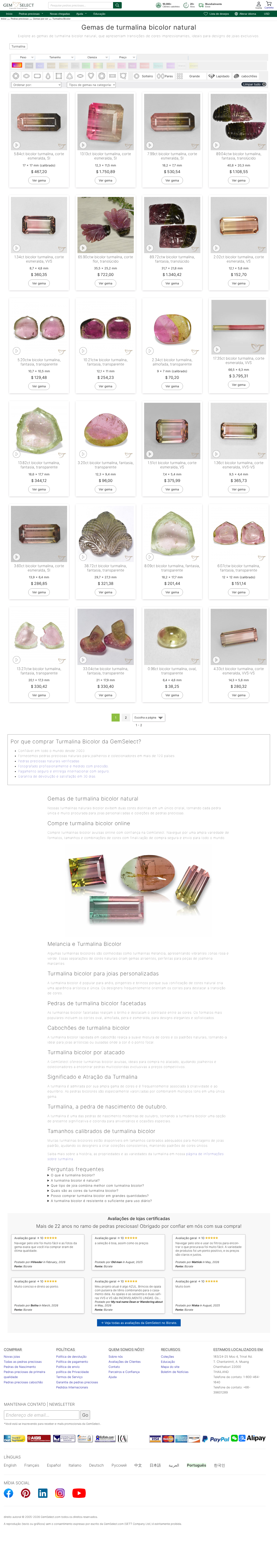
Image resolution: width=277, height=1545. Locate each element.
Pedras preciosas (31, 13)
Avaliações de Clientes (125, 1361)
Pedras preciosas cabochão (23, 1382)
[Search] (117, 5)
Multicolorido (98, 65)
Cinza (75, 65)
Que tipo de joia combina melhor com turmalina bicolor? (97, 1185)
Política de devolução (71, 1356)
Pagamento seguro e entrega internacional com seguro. (64, 771)
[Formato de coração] (91, 76)
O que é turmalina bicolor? (73, 1175)
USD (266, 13)
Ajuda (81, 13)
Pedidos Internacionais (72, 1387)
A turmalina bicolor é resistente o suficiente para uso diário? (101, 1201)
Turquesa (158, 65)
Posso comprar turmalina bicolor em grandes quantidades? (100, 1196)
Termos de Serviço (69, 1377)
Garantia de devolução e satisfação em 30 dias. (57, 776)
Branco (181, 65)
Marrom (51, 65)
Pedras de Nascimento (20, 1367)
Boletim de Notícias (174, 1372)
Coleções (167, 1356)
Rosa (121, 65)
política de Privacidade (72, 1372)
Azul (40, 65)
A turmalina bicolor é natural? (75, 1180)
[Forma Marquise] (80, 76)
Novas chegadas (60, 13)
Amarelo (194, 65)
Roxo (132, 65)
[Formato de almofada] (102, 76)
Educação (99, 13)
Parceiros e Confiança (124, 1372)
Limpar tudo (252, 84)
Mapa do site (170, 1367)
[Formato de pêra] (48, 76)
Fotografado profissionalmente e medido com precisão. (63, 766)
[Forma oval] (26, 76)
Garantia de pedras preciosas (77, 1382)
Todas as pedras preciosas (23, 1361)
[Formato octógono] (37, 76)
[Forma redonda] (16, 76)
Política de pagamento (72, 1361)
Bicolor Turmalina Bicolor (17, 66)
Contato (114, 1367)
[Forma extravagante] (123, 76)
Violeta (170, 65)
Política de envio (68, 1367)
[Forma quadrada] (59, 76)
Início (9, 13)
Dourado (64, 65)
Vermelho (145, 65)
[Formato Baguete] (112, 76)
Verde (86, 65)
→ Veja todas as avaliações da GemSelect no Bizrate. (139, 1323)
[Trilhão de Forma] (69, 76)
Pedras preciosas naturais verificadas (48, 761)
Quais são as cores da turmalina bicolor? (84, 1191)
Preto (29, 65)
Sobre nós (116, 1356)
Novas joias (12, 1356)
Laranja (111, 65)
